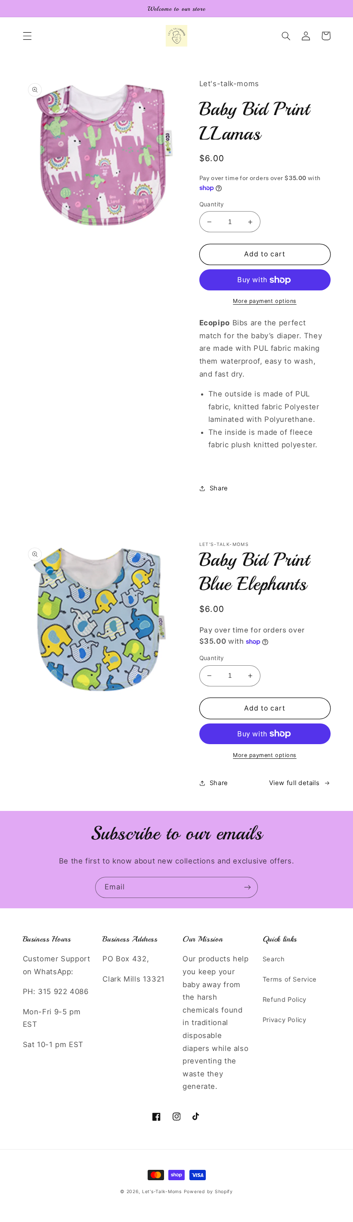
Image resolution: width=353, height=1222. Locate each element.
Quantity (211, 204)
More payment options (265, 301)
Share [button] (219, 488)
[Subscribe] (247, 887)
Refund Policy (285, 1000)
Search (274, 959)
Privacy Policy (285, 1020)
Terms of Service (290, 979)
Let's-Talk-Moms (162, 1191)
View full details (294, 783)
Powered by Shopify (208, 1191)
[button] (27, 36)
